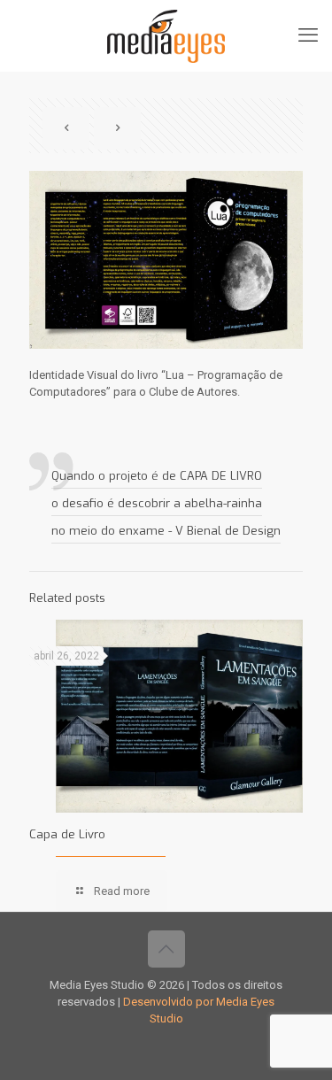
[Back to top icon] (166, 949)
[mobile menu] (308, 35)
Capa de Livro (67, 834)
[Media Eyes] (166, 35)
